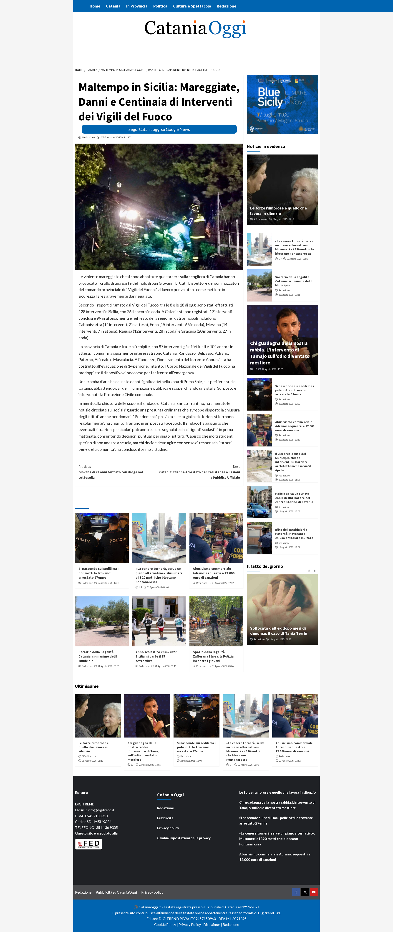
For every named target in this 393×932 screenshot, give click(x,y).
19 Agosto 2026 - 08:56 (280, 639)
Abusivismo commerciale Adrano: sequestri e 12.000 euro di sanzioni (213, 573)
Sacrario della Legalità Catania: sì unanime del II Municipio (97, 656)
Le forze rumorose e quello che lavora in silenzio (278, 210)
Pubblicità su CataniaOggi (116, 892)
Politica (160, 6)
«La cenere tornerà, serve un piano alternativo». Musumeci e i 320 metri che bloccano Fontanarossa (159, 575)
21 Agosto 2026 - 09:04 (223, 666)
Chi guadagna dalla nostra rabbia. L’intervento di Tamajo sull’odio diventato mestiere (280, 353)
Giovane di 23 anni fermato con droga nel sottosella (110, 472)
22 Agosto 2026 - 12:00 (108, 583)
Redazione (226, 6)
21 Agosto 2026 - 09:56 (108, 666)
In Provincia (137, 6)
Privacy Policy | (191, 924)
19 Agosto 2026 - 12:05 (289, 511)
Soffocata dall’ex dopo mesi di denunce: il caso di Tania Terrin (278, 630)
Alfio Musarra (260, 219)
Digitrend (266, 913)
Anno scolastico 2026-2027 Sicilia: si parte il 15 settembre (156, 656)
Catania (113, 6)
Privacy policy (168, 828)
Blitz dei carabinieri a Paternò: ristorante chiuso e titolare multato (294, 534)
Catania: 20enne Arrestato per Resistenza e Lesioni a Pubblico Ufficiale (199, 472)
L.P (140, 587)
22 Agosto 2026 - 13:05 (272, 369)
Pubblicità (165, 818)
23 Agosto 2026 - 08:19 (283, 219)
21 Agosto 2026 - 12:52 (223, 583)
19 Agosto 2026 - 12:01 (289, 547)
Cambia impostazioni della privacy (184, 838)
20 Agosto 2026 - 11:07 (289, 479)
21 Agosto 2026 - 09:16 (165, 666)
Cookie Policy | (166, 924)
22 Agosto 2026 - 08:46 (158, 587)
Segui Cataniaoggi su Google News (159, 129)
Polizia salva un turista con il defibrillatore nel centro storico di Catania (294, 498)
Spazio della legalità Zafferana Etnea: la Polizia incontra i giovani (213, 656)
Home (95, 6)
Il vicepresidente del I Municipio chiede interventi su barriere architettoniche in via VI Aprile (293, 462)
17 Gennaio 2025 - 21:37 (116, 137)
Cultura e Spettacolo (192, 6)
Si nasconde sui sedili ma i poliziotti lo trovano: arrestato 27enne (98, 573)
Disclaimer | (213, 924)
